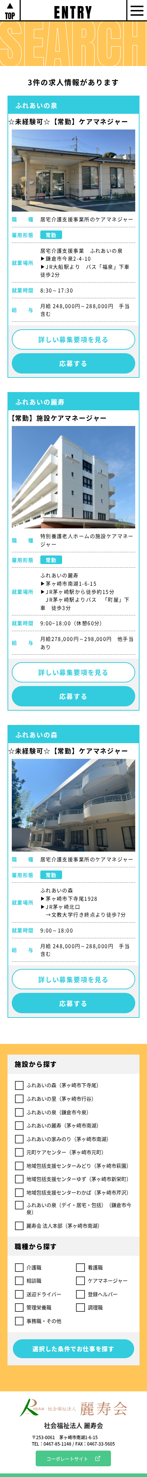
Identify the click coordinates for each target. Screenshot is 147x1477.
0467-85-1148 (57, 1444)
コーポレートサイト (67, 1458)
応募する (73, 363)
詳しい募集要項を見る (73, 339)
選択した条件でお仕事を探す (73, 1348)
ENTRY (73, 10)
